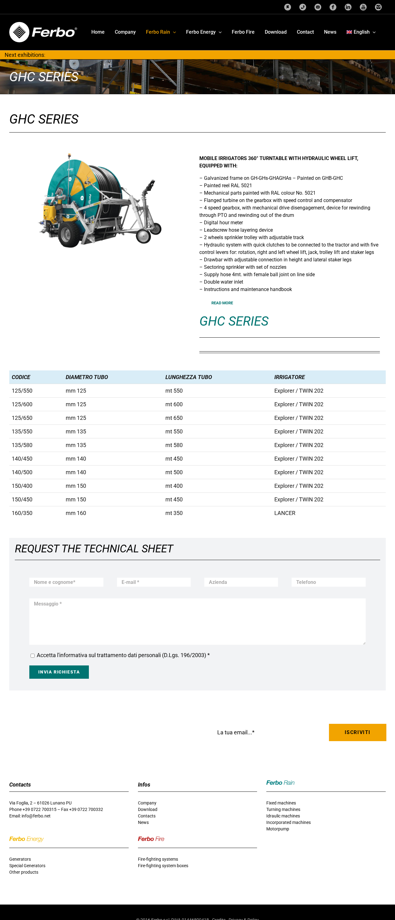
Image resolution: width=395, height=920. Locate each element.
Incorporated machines (288, 822)
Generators (20, 859)
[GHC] (99, 204)
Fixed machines (281, 802)
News (143, 822)
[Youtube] (363, 7)
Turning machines (283, 809)
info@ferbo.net (36, 815)
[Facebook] (333, 7)
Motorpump (277, 828)
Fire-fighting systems (158, 859)
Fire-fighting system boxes (163, 865)
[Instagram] (378, 7)
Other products (23, 872)
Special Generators (27, 865)
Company (147, 802)
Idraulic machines (283, 815)
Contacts (147, 815)
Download (147, 809)
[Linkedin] (348, 7)
